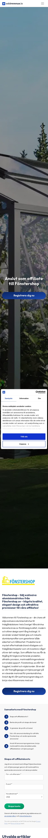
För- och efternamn (13, 774)
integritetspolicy (26, 816)
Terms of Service (16, 823)
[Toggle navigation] (42, 3)
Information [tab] (24, 398)
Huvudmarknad (11, 794)
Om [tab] (39, 398)
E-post (8, 784)
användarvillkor (10, 816)
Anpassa (22, 444)
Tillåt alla (24, 437)
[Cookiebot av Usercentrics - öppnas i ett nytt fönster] (35, 392)
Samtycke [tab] (9, 398)
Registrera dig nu (24, 295)
